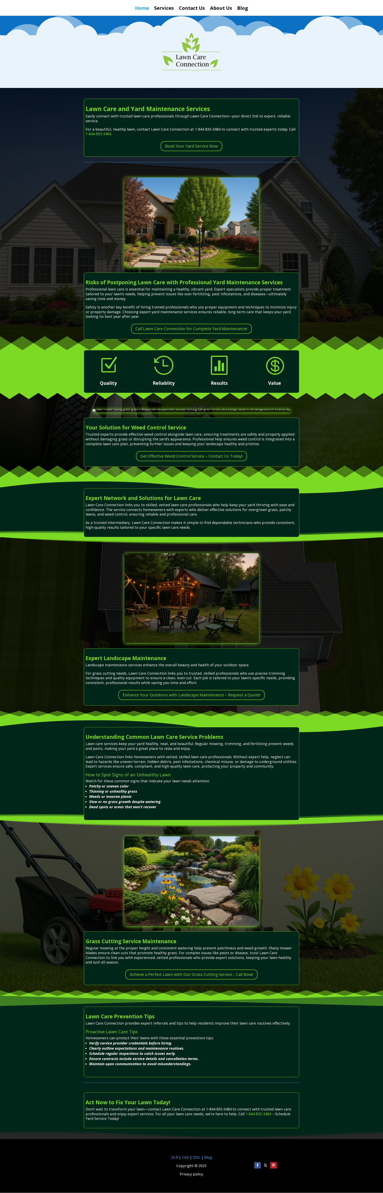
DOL (197, 1157)
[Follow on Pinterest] (273, 1165)
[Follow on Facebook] (257, 1165)
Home (142, 9)
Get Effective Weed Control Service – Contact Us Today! (191, 456)
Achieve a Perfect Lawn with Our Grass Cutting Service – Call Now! (191, 974)
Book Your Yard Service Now (191, 146)
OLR (174, 1157)
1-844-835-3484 (98, 133)
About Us (221, 9)
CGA (185, 1157)
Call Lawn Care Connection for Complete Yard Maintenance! (191, 328)
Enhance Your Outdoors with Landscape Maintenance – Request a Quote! (191, 695)
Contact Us (192, 9)
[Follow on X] (265, 1165)
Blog (242, 9)
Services (164, 9)
